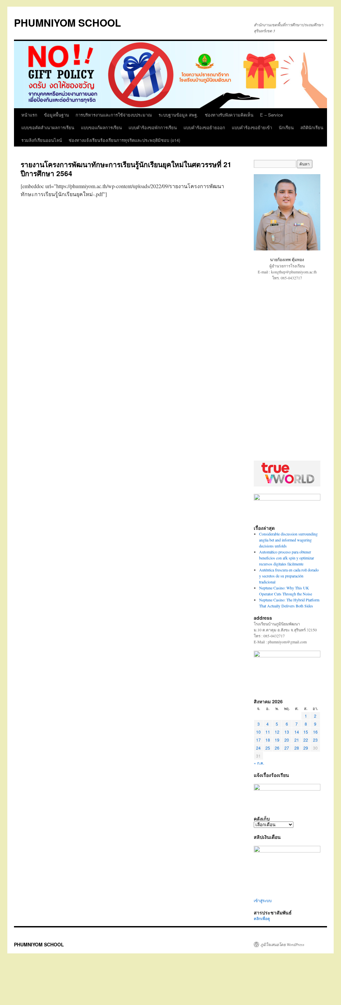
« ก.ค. (259, 763)
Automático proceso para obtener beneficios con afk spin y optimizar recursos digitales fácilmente (286, 557)
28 (296, 748)
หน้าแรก (29, 115)
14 (296, 732)
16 (315, 732)
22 (305, 740)
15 (305, 732)
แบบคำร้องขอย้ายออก (204, 127)
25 (267, 748)
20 (286, 740)
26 (277, 748)
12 (277, 732)
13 (286, 732)
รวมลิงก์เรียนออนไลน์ (41, 140)
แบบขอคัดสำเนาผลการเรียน (47, 127)
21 (296, 740)
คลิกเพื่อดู (262, 918)
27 (286, 748)
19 (277, 740)
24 (258, 748)
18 (267, 740)
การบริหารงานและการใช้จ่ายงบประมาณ (114, 115)
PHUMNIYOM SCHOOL (67, 22)
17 (258, 740)
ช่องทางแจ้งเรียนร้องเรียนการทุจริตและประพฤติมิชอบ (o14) (124, 140)
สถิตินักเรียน (311, 127)
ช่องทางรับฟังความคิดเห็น (229, 115)
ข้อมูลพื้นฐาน (56, 115)
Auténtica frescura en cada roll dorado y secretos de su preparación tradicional (289, 575)
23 (315, 740)
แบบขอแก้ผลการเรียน (101, 127)
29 (305, 748)
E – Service (271, 115)
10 (258, 732)
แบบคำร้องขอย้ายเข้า (252, 127)
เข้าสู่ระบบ (263, 900)
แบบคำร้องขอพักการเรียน (153, 127)
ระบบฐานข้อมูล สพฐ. (178, 115)
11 (267, 732)
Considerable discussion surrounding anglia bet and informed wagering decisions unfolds (288, 539)
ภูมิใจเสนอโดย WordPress (282, 944)
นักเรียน (286, 127)
